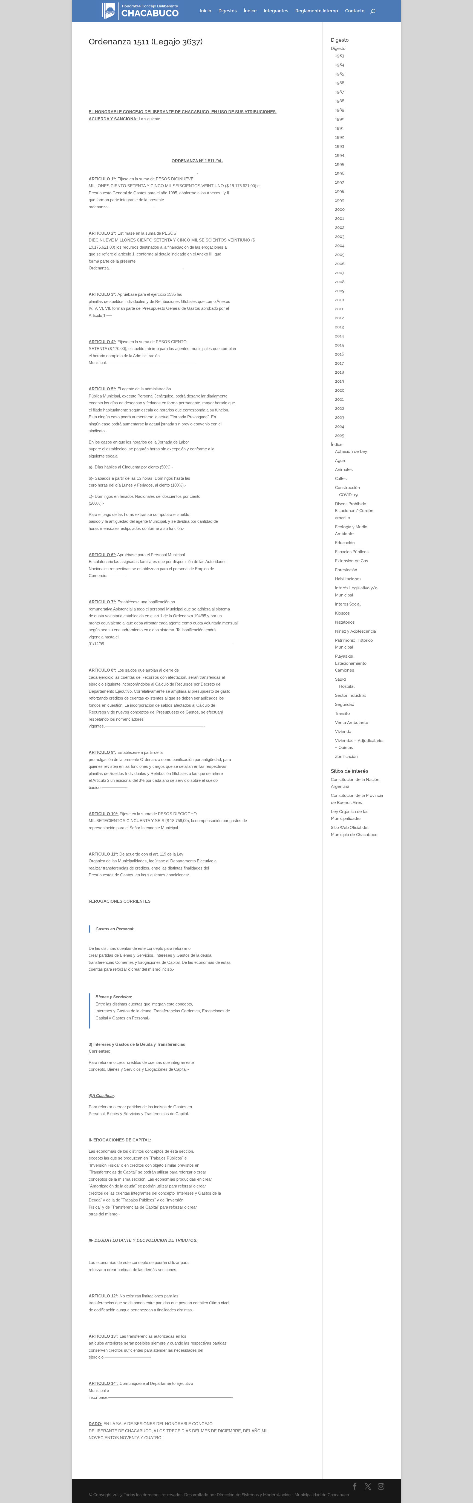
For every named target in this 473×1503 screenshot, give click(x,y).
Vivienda (343, 731)
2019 (339, 381)
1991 (339, 128)
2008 (340, 281)
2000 (340, 209)
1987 (339, 91)
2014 (339, 336)
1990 (339, 119)
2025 (339, 435)
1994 (339, 155)
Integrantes (276, 11)
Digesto (338, 48)
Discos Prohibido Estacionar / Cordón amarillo (354, 510)
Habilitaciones (348, 578)
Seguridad (344, 704)
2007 (339, 272)
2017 (339, 363)
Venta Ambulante (351, 722)
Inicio (205, 11)
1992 (339, 137)
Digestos (227, 11)
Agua (340, 460)
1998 (339, 191)
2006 (340, 263)
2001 (339, 218)
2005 (339, 254)
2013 (339, 327)
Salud (340, 679)
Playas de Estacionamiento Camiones (351, 663)
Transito (342, 713)
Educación (345, 542)
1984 (339, 64)
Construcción (347, 487)
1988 (339, 100)
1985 (339, 73)
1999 (339, 200)
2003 (339, 236)
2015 (339, 345)
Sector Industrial (350, 695)
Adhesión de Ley (351, 451)
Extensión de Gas (351, 560)
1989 (339, 109)
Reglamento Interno (316, 11)
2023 (339, 417)
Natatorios (344, 622)
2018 (339, 372)
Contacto (355, 11)
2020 (339, 390)
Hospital (346, 686)
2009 (340, 290)
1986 (339, 82)
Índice (250, 11)
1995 (339, 164)
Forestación (346, 569)
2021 (339, 399)
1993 (339, 146)
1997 (339, 182)
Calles (341, 478)
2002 (339, 227)
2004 (339, 245)
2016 (339, 354)
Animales (344, 469)
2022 (339, 408)
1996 (339, 173)
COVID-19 (348, 494)
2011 (339, 308)
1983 (339, 55)
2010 (339, 299)
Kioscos (342, 613)
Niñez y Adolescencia (355, 631)
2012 (339, 318)
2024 (339, 426)
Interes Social (347, 604)
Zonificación (346, 756)
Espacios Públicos (351, 551)
